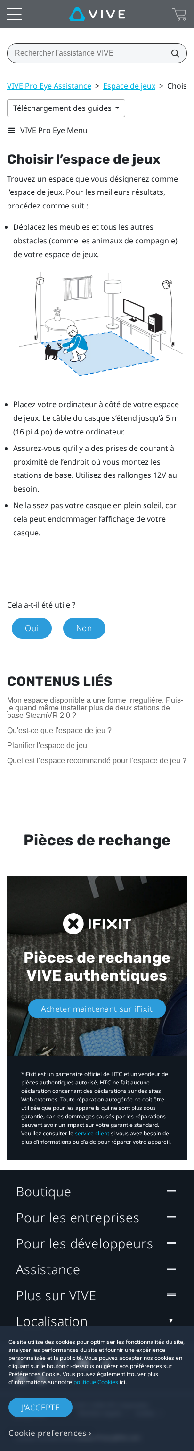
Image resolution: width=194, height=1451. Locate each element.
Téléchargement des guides (63, 108)
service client (92, 1133)
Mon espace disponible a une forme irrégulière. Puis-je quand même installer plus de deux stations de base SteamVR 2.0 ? (95, 707)
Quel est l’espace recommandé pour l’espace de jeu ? (96, 761)
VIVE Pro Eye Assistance (49, 86)
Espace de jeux (129, 86)
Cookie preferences (47, 1432)
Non (84, 628)
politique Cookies (95, 1382)
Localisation (52, 1321)
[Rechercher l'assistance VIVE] (172, 53)
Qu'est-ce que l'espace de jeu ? (59, 730)
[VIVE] (97, 14)
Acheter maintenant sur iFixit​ (97, 1008)
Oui (32, 628)
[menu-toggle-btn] (14, 14)
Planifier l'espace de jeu (47, 746)
